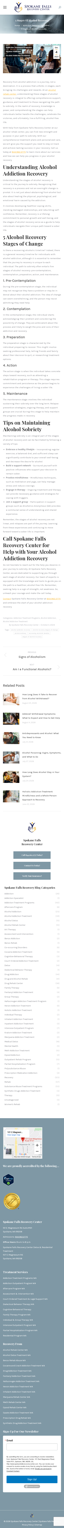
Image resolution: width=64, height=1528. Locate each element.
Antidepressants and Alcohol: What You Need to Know (40, 735)
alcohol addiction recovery (20, 630)
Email (10, 1440)
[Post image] (12, 700)
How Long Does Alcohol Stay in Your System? (40, 774)
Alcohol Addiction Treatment (18, 56)
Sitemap (38, 1525)
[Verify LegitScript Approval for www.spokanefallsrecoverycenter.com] (8, 1185)
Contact (7, 598)
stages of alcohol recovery (32, 637)
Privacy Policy (28, 1525)
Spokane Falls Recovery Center (24, 1521)
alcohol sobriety (20, 633)
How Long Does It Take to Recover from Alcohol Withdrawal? (39, 696)
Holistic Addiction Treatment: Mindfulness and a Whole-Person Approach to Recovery (39, 795)
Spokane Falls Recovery (49, 1521)
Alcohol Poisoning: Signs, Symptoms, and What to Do (41, 754)
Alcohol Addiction (13, 52)
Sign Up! (32, 1479)
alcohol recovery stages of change (45, 630)
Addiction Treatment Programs (19, 47)
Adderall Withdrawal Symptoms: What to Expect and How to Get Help (41, 716)
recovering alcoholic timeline (39, 633)
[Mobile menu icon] (5, 7)
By (23, 625)
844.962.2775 (19, 152)
